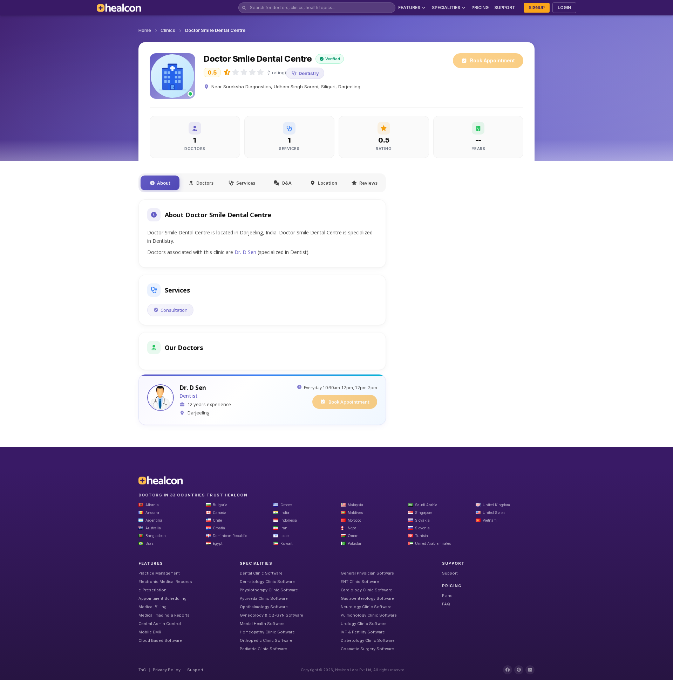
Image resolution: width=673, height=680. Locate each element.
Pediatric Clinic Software (263, 648)
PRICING (480, 7)
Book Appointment (492, 60)
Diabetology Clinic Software (368, 640)
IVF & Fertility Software (363, 632)
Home (144, 30)
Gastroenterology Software (367, 598)
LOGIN (564, 7)
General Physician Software (367, 573)
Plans (447, 595)
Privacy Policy (167, 669)
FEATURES (409, 7)
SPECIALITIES (446, 7)
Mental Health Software (262, 623)
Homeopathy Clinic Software (267, 632)
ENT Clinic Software (360, 581)
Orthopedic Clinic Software (266, 640)
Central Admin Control (159, 623)
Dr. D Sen (245, 252)
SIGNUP (537, 7)
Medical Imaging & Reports (164, 615)
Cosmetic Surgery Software (367, 648)
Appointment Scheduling (162, 598)
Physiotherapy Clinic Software (269, 590)
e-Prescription (152, 590)
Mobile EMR (149, 632)
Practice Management (159, 573)
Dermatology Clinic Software (267, 581)
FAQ (446, 604)
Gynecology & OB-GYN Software (271, 615)
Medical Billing (152, 606)
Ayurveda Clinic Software (264, 598)
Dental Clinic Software (261, 573)
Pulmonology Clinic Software (369, 615)
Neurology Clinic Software (366, 606)
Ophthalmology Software (264, 606)
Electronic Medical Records (165, 581)
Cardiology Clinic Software (366, 590)
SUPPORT (504, 7)
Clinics (168, 30)
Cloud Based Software (160, 640)
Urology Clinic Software (364, 623)
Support (450, 573)
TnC (142, 669)
